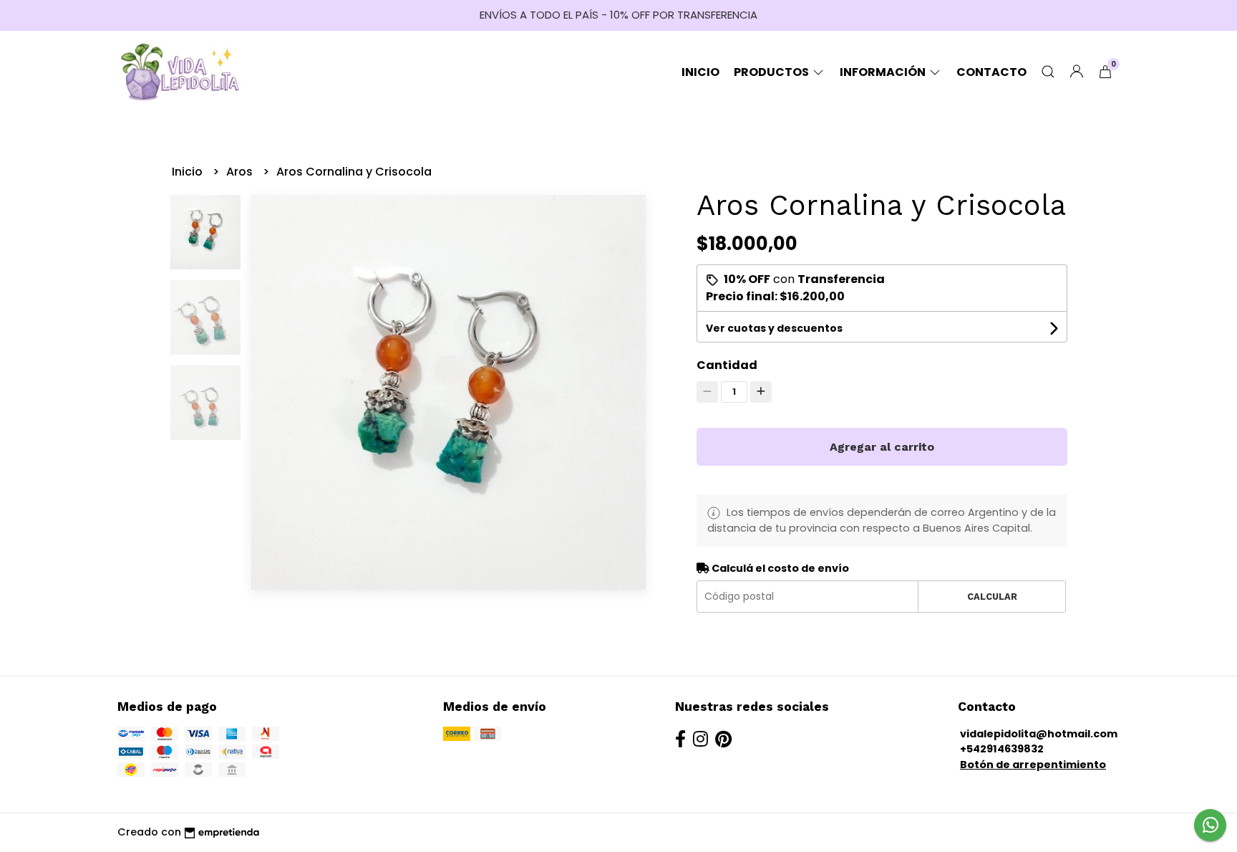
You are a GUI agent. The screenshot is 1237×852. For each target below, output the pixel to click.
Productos (772, 72)
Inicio (700, 72)
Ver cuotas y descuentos (774, 328)
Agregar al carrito (882, 447)
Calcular (992, 596)
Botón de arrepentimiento (1033, 764)
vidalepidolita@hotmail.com (1038, 734)
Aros (241, 171)
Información (884, 72)
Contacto (991, 72)
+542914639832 (1002, 749)
